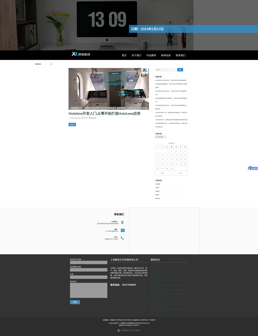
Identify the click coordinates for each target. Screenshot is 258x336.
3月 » (180, 173)
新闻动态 (166, 55)
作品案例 (151, 55)
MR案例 (157, 191)
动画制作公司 (137, 320)
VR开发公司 (120, 320)
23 (176, 164)
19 (157, 164)
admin (86, 118)
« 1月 (162, 173)
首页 (124, 55)
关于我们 (136, 55)
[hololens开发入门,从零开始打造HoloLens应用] (109, 68)
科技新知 (112, 320)
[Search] (180, 69)
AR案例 (157, 188)
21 (167, 164)
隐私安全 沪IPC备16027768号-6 (129, 325)
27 (162, 168)
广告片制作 (151, 320)
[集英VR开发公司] (81, 53)
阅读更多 (72, 124)
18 (185, 160)
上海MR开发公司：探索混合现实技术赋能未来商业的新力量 (171, 120)
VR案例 (157, 195)
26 (157, 168)
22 (171, 164)
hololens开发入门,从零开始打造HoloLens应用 (104, 113)
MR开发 (145, 320)
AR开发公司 (128, 320)
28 (167, 168)
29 (171, 168)
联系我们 (180, 55)
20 (162, 164)
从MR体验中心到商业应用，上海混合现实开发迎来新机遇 (170, 80)
